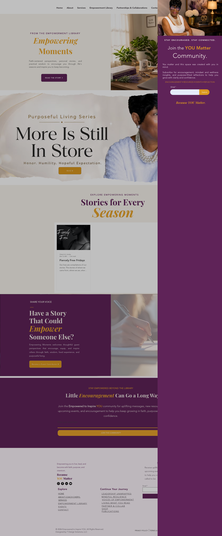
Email (173, 87)
